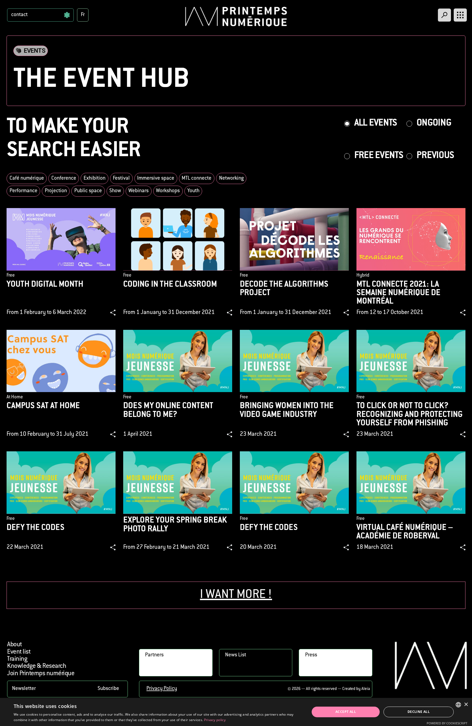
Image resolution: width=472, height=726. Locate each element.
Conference (63, 178)
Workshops (168, 191)
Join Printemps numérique (40, 674)
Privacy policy (215, 720)
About (14, 645)
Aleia (365, 689)
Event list (18, 652)
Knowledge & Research (36, 666)
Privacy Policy (161, 688)
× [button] (466, 705)
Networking (231, 178)
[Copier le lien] (113, 313)
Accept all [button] (345, 711)
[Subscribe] (67, 689)
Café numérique (27, 178)
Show (115, 191)
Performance (23, 191)
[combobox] (458, 704)
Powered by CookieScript (447, 723)
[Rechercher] (444, 15)
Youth (193, 191)
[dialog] (236, 712)
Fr (83, 14)
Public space (88, 191)
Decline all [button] (419, 711)
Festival (121, 178)
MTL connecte (196, 178)
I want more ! (236, 595)
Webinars (138, 191)
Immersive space (155, 178)
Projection (56, 191)
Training (17, 659)
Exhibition (94, 178)
